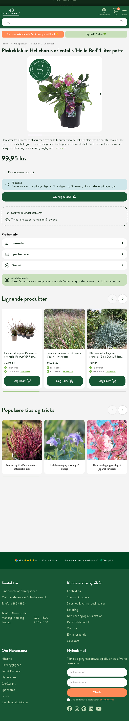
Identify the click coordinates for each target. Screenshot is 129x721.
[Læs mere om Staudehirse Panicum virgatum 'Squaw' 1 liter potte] (64, 329)
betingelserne (107, 699)
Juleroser (49, 43)
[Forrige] (112, 299)
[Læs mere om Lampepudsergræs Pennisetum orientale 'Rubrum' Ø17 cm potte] (22, 329)
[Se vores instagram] (77, 709)
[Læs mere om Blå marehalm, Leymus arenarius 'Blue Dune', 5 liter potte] (107, 329)
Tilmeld (97, 692)
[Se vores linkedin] (91, 709)
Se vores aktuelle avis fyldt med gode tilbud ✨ (32, 34)
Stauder (35, 43)
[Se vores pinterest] (83, 709)
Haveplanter (20, 43)
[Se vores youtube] (99, 709)
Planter (5, 43)
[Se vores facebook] (69, 709)
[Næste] (122, 299)
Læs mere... (61, 148)
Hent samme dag (66, 3)
